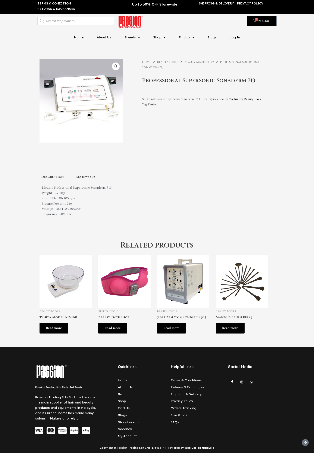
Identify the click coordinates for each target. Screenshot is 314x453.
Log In (235, 37)
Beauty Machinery (199, 62)
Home (79, 37)
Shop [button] (157, 37)
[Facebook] (232, 382)
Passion (152, 104)
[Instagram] (242, 382)
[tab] (52, 177)
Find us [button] (184, 37)
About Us (104, 37)
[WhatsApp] (251, 382)
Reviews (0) (85, 177)
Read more (54, 328)
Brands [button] (130, 37)
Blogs (211, 37)
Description (52, 177)
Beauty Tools (167, 62)
